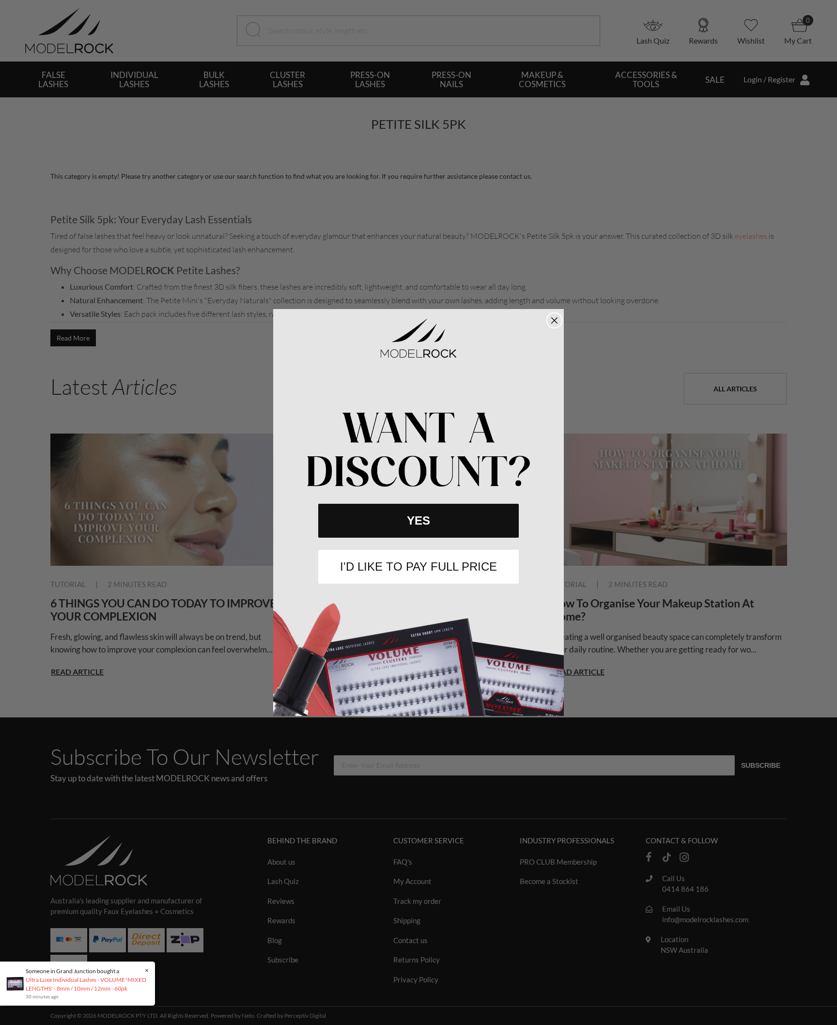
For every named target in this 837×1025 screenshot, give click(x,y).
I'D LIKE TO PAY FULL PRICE (418, 566)
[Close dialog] (554, 320)
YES (418, 520)
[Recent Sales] (17, 983)
